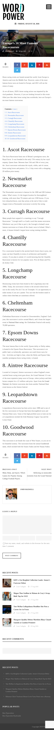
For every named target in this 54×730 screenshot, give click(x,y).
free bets (15, 296)
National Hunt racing (16, 322)
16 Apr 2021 (22, 51)
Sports (6, 37)
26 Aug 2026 (34, 626)
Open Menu (48, 6)
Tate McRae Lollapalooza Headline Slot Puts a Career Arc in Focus (28, 684)
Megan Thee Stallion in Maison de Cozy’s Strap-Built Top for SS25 (28, 679)
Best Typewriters (8, 713)
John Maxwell (9, 51)
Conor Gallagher (21, 587)
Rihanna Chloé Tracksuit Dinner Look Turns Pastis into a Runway (28, 696)
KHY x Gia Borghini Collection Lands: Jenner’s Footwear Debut (27, 674)
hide (15, 109)
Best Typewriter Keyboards (12, 716)
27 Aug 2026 (34, 587)
